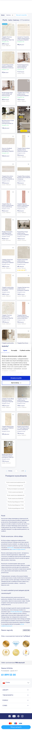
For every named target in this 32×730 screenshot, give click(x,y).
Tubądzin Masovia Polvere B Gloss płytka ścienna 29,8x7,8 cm (23, 317)
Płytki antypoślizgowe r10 (16, 502)
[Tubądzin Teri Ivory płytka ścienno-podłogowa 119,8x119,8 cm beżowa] (8, 29)
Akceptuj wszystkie (16, 378)
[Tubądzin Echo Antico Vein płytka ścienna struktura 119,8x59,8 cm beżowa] (8, 168)
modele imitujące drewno (18, 549)
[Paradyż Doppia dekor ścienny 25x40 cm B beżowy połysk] (8, 85)
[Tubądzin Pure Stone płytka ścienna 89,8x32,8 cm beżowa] (23, 335)
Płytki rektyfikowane (16, 611)
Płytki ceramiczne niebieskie (15, 495)
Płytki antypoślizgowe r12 (16, 508)
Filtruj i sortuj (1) (16, 727)
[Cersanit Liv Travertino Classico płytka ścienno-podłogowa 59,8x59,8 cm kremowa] (23, 29)
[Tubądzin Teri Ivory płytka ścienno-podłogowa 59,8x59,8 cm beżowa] (23, 391)
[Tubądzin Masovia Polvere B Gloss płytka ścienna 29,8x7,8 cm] (23, 307)
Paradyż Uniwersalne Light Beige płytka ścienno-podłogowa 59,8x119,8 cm (7, 233)
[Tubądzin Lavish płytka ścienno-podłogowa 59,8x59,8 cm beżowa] (8, 335)
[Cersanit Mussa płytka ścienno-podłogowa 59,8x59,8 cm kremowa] (8, 57)
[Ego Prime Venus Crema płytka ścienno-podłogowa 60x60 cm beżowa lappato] (8, 112)
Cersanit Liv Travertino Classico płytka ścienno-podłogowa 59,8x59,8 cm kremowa (23, 39)
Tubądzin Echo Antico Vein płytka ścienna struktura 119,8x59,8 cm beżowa (8, 178)
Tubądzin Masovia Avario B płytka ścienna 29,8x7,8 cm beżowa (23, 178)
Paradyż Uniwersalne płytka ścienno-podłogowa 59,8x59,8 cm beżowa (22, 261)
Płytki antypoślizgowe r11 (16, 505)
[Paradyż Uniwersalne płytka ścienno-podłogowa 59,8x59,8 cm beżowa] (23, 252)
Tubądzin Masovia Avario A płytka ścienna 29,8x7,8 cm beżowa (23, 150)
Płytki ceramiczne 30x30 (15, 498)
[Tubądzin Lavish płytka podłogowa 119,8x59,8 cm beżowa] (8, 279)
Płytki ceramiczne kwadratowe (15, 482)
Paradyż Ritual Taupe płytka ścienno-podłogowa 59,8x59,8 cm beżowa (22, 233)
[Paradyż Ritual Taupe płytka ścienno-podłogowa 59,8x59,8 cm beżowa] (23, 224)
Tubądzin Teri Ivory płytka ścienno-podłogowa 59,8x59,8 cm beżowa (22, 400)
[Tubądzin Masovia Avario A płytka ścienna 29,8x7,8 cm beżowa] (23, 140)
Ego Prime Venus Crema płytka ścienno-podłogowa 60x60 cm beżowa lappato (8, 122)
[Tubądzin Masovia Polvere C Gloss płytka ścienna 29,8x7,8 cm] (23, 196)
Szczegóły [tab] (14, 350)
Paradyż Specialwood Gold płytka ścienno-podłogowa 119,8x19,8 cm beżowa (7, 456)
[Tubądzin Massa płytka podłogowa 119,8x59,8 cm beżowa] (8, 418)
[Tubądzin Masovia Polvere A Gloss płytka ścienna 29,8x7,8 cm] (8, 196)
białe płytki (10, 547)
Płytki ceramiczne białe (15, 492)
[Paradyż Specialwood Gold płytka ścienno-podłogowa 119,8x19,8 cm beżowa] (8, 446)
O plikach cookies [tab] (25, 350)
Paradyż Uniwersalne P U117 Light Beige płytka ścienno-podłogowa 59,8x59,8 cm (23, 428)
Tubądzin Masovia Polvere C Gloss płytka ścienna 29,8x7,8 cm (23, 205)
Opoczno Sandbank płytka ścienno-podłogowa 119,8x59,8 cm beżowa (7, 150)
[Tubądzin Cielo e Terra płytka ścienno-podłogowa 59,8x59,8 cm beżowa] (23, 85)
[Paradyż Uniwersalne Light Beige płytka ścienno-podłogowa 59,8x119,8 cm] (8, 224)
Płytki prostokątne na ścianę (15, 489)
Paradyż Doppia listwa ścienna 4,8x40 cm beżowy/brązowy (22, 66)
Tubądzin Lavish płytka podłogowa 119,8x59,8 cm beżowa (8, 289)
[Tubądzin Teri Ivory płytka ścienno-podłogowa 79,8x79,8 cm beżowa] (8, 307)
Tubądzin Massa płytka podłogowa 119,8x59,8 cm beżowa (8, 428)
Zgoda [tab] (5, 350)
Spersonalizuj (15, 382)
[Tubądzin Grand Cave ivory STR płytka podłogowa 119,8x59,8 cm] (8, 252)
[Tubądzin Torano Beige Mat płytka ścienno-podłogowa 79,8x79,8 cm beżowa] (8, 391)
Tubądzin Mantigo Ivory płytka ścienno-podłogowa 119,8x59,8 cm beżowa (23, 289)
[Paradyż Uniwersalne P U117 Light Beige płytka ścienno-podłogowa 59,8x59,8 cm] (23, 418)
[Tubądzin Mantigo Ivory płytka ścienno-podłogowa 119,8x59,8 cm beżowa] (23, 279)
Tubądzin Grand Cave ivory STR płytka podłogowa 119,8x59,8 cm (7, 261)
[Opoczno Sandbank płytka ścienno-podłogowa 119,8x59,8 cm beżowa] (8, 140)
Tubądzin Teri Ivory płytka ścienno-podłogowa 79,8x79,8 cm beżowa (7, 317)
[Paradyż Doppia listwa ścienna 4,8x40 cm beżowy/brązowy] (23, 57)
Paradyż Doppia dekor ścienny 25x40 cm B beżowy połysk (7, 94)
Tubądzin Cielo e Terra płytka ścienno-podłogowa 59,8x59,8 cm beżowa (23, 94)
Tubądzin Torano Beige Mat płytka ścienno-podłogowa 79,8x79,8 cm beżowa (8, 400)
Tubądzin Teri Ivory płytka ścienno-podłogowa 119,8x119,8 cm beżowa (8, 39)
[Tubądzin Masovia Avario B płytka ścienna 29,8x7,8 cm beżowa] (23, 168)
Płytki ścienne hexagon (16, 485)
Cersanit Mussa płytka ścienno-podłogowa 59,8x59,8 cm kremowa (7, 66)
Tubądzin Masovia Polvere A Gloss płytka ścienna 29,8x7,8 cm (7, 205)
